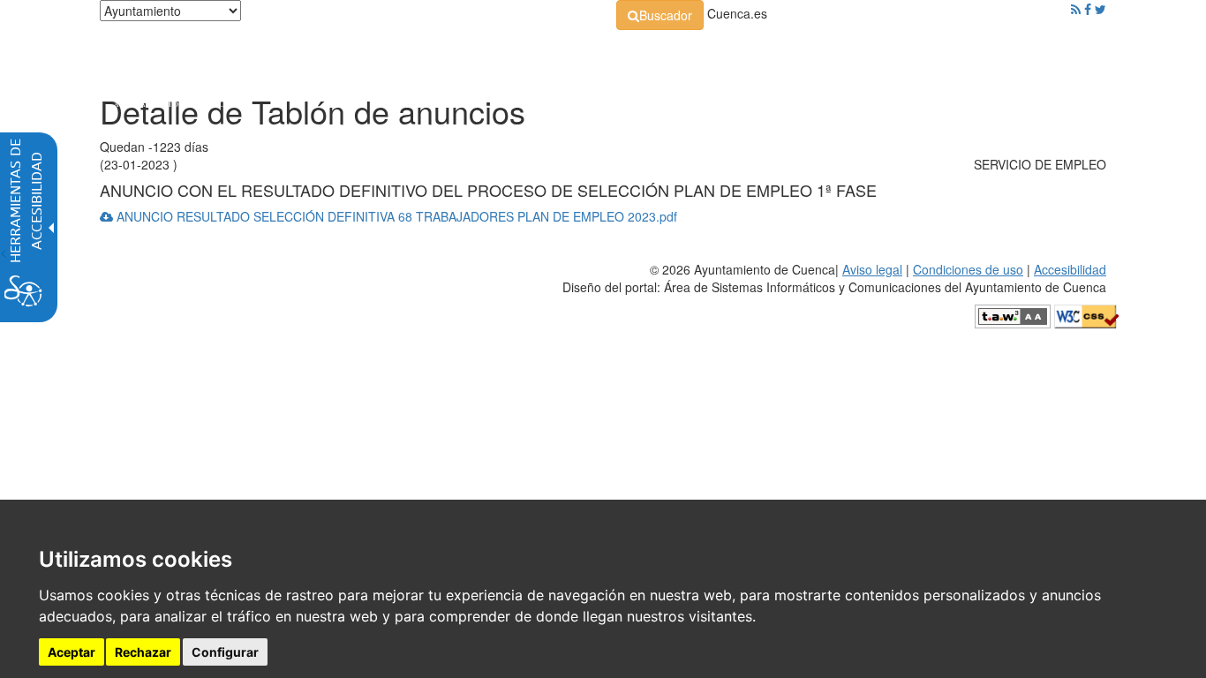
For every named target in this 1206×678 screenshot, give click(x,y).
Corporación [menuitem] (349, 53)
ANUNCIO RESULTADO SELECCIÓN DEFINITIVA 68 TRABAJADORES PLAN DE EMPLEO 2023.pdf (395, 216)
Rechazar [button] (143, 651)
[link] (660, 15)
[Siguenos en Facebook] (1087, 9)
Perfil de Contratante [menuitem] (688, 53)
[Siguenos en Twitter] (1100, 9)
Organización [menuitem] (458, 53)
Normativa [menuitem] (562, 53)
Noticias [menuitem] (1057, 53)
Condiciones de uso (968, 269)
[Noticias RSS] (1076, 9)
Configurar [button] (225, 651)
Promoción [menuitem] (978, 53)
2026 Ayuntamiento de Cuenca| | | (834, 278)
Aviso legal (872, 269)
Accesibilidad (1070, 269)
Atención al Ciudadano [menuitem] (848, 53)
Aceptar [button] (71, 651)
